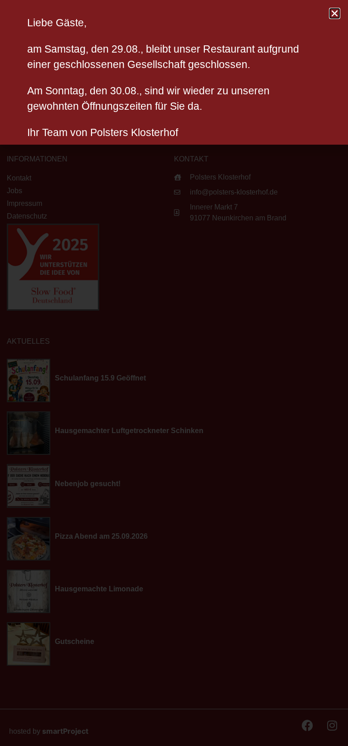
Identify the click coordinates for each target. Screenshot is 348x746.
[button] (334, 13)
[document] (174, 373)
